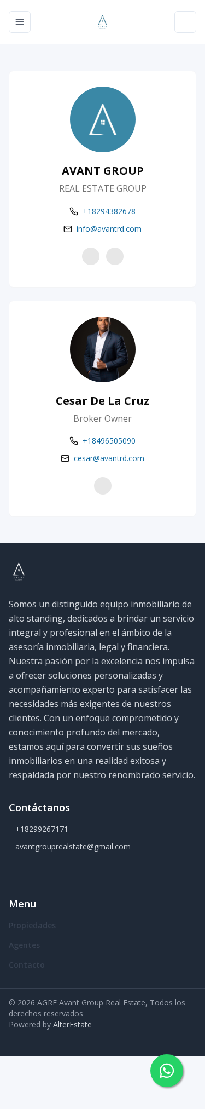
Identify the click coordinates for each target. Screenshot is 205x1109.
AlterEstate (72, 1024)
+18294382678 (109, 211)
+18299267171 (41, 829)
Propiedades (32, 925)
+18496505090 (109, 440)
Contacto (27, 964)
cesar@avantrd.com (109, 458)
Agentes (24, 945)
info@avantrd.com (109, 228)
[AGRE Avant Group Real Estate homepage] (102, 22)
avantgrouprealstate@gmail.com (73, 846)
